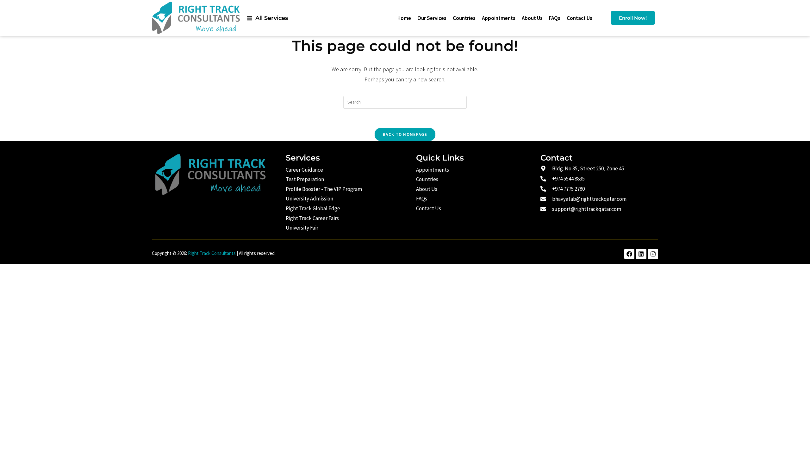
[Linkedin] (641, 254)
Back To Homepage (405, 134)
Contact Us (579, 18)
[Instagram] (653, 254)
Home (404, 18)
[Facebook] (629, 254)
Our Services (431, 18)
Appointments (498, 18)
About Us (532, 18)
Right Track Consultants (212, 253)
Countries (464, 18)
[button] (267, 17)
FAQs (554, 18)
